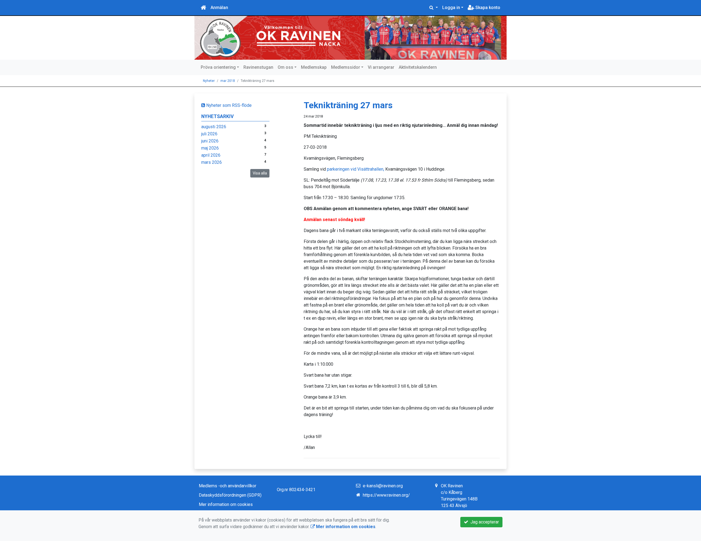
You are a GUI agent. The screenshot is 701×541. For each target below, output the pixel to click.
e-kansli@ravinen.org (383, 485)
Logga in (451, 7)
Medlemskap (314, 67)
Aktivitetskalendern (418, 67)
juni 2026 (210, 141)
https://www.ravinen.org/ (386, 495)
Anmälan (219, 7)
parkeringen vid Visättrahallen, (355, 169)
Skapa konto (487, 7)
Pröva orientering (218, 67)
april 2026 (210, 155)
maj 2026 (210, 148)
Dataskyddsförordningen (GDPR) (230, 495)
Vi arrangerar (381, 67)
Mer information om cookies (226, 504)
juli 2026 (209, 133)
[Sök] (433, 7)
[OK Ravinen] (350, 38)
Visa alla (260, 173)
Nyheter (209, 81)
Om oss (285, 67)
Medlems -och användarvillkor (227, 485)
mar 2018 (227, 81)
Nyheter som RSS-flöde (228, 105)
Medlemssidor (345, 67)
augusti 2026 (213, 126)
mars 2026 (211, 162)
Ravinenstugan (258, 67)
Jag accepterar (483, 522)
